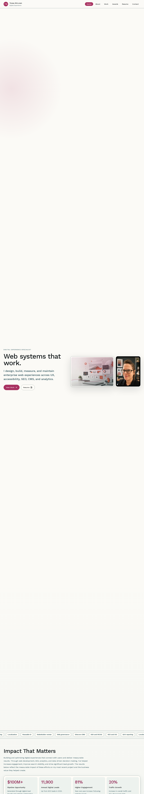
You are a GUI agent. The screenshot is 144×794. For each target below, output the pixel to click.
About (97, 4)
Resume (125, 4)
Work (106, 4)
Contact (135, 4)
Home (89, 4)
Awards (115, 4)
